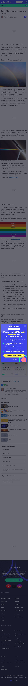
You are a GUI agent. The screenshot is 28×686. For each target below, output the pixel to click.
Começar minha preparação (13, 355)
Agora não (14, 359)
